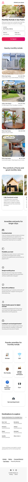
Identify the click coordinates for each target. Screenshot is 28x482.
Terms (16, 474)
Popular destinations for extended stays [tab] (12, 417)
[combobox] (13, 29)
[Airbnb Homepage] (3, 2)
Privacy (11, 474)
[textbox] (7, 34)
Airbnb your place (19, 2)
